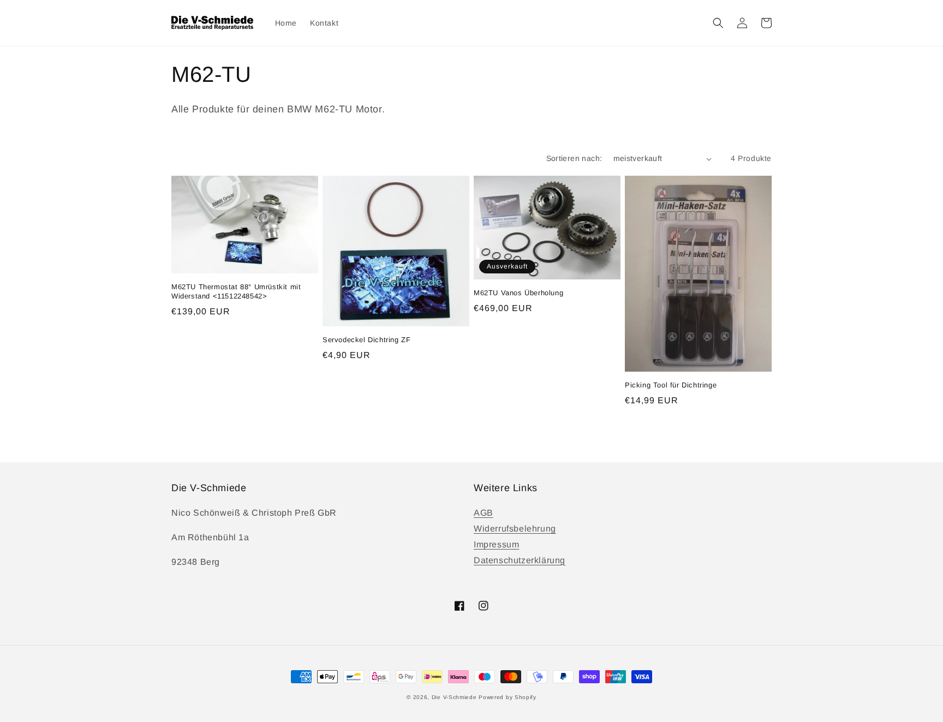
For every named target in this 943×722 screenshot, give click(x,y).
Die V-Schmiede (454, 697)
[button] (718, 23)
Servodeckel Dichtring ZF (366, 340)
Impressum (496, 544)
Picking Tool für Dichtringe (671, 385)
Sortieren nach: (574, 158)
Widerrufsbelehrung (515, 528)
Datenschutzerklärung (519, 560)
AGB (483, 512)
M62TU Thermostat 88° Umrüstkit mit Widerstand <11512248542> (236, 291)
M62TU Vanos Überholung (518, 293)
